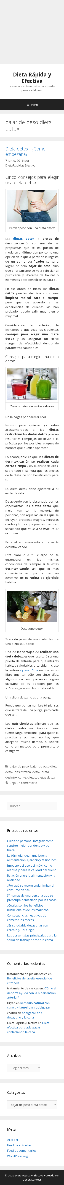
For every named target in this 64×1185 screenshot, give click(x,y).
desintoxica (23, 772)
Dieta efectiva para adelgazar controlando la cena (28, 1027)
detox (36, 772)
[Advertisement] (32, 32)
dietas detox (23, 239)
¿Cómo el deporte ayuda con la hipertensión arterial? (31, 992)
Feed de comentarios (21, 1150)
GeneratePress (32, 1179)
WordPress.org (17, 1156)
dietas (31, 777)
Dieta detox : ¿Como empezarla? (25, 151)
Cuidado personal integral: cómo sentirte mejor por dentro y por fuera (30, 845)
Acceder (12, 1140)
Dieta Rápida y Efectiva (32, 78)
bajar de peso (19, 766)
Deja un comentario (23, 783)
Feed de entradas (19, 1145)
